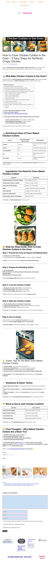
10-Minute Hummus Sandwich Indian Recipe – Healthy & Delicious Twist (18, 485)
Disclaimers (40, 1)
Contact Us (23, 545)
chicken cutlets (19, 442)
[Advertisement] (25, 24)
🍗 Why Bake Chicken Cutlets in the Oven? (13, 86)
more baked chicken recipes (17, 448)
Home (8, 1)
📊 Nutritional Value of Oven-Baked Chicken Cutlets (15, 88)
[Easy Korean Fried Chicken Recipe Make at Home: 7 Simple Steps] (25, 471)
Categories (7, 539)
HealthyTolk (27, 13)
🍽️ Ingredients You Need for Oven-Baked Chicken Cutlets (17, 89)
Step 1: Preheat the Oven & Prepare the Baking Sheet (16, 92)
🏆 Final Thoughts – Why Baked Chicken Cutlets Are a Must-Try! (18, 104)
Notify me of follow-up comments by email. (14, 524)
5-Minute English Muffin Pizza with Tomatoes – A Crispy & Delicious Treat (40, 477)
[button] (25, 9)
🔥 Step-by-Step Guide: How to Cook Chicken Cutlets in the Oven (19, 91)
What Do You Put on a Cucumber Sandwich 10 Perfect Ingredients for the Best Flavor (21, 483)
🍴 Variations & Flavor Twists (10, 101)
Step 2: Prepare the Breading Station (12, 94)
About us (14, 1)
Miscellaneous (24, 5)
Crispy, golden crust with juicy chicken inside (15, 113)
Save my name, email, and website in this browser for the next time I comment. (23, 521)
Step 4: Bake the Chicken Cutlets (12, 96)
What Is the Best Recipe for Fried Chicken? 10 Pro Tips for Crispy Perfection (9, 477)
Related (7, 107)
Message (43, 540)
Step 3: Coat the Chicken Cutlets (12, 95)
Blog (5, 482)
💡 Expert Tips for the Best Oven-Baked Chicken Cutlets (16, 99)
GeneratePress (19, 559)
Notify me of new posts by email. (12, 527)
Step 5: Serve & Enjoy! (10, 98)
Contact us (32, 1)
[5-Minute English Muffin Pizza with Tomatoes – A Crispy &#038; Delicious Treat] (40, 471)
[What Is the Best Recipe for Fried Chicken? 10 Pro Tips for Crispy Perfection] (9, 471)
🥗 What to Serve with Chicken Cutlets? (13, 103)
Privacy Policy (23, 1)
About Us (20, 547)
